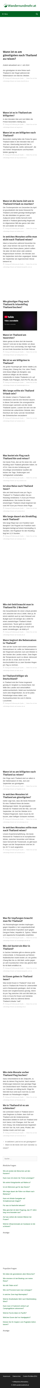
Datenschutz (17, 1376)
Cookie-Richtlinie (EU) (30, 1376)
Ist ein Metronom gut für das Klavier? (16, 1187)
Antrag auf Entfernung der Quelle (14, 78)
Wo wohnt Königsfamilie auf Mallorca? (17, 1182)
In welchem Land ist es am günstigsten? (20, 1142)
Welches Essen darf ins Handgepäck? (17, 1317)
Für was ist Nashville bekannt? (14, 1205)
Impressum (6, 1376)
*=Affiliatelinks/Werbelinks (20, 1382)
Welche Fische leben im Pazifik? (15, 1313)
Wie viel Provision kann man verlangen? (17, 1290)
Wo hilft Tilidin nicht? (10, 1285)
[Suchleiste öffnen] (37, 14)
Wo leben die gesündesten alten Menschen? (19, 1274)
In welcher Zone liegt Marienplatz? (15, 1294)
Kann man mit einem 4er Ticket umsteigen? (18, 1178)
